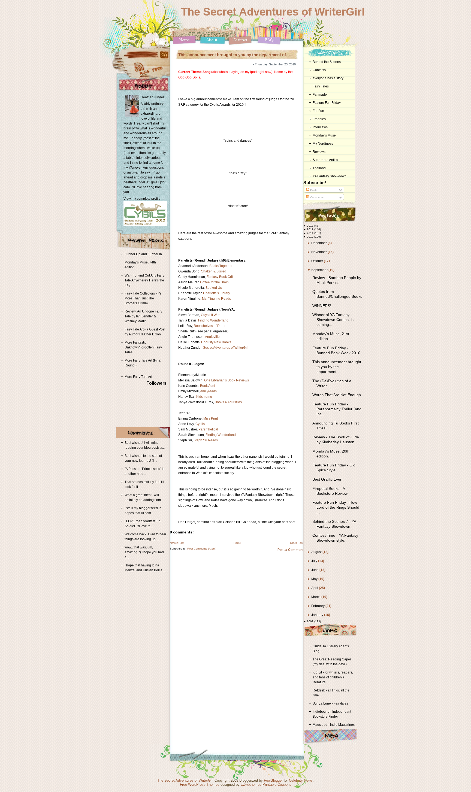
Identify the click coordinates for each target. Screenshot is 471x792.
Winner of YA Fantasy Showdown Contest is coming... (333, 319)
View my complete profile (142, 199)
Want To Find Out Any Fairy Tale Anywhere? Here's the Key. (144, 280)
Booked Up (214, 288)
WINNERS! (321, 306)
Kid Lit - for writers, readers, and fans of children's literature (333, 677)
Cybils (200, 424)
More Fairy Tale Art (138, 377)
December (319, 243)
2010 (310, 236)
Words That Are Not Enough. (337, 395)
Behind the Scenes (327, 62)
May (314, 579)
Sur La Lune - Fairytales (330, 703)
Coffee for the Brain (214, 282)
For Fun (318, 111)
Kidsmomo (204, 397)
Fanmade (320, 94)
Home (237, 542)
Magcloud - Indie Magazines (334, 725)
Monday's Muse (324, 135)
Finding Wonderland (213, 320)
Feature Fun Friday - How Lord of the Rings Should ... (335, 507)
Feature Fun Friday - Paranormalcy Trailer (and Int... (336, 409)
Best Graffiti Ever (327, 479)
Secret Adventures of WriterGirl (225, 348)
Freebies (319, 119)
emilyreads (208, 391)
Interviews (320, 127)
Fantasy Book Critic (221, 277)
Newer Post (177, 542)
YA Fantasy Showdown (329, 176)
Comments (316, 197)
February (318, 606)
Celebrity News (301, 780)
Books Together (221, 266)
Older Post (296, 542)
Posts (313, 190)
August (316, 552)
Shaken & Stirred (213, 271)
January (317, 615)
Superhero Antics (325, 160)
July (314, 561)
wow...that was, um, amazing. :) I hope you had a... (144, 552)
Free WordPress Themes (199, 784)
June (315, 570)
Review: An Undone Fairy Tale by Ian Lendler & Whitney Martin (143, 316)
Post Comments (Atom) (201, 548)
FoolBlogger (273, 780)
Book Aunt (207, 386)
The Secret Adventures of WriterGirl (273, 12)
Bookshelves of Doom (210, 326)
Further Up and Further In (143, 254)
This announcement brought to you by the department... (336, 367)
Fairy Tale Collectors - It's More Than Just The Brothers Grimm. (143, 298)
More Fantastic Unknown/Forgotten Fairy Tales (143, 347)
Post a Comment (290, 550)
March (316, 597)
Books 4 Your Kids (228, 402)
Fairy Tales (321, 86)
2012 (310, 229)
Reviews (319, 152)
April (315, 588)
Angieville (212, 337)
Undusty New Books (216, 342)
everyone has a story (328, 78)
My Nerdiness (323, 143)
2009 (310, 621)
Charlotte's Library (216, 293)
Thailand (319, 168)
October (317, 261)
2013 (310, 225)
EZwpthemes (251, 784)
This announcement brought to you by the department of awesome (234, 54)
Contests (319, 70)
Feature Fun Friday (327, 103)
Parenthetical (208, 429)
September (319, 270)
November (319, 252)
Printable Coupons (276, 784)
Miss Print (210, 418)
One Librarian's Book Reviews (226, 380)
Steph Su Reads (206, 440)
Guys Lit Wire (211, 315)
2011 (310, 233)
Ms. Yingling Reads (216, 299)
